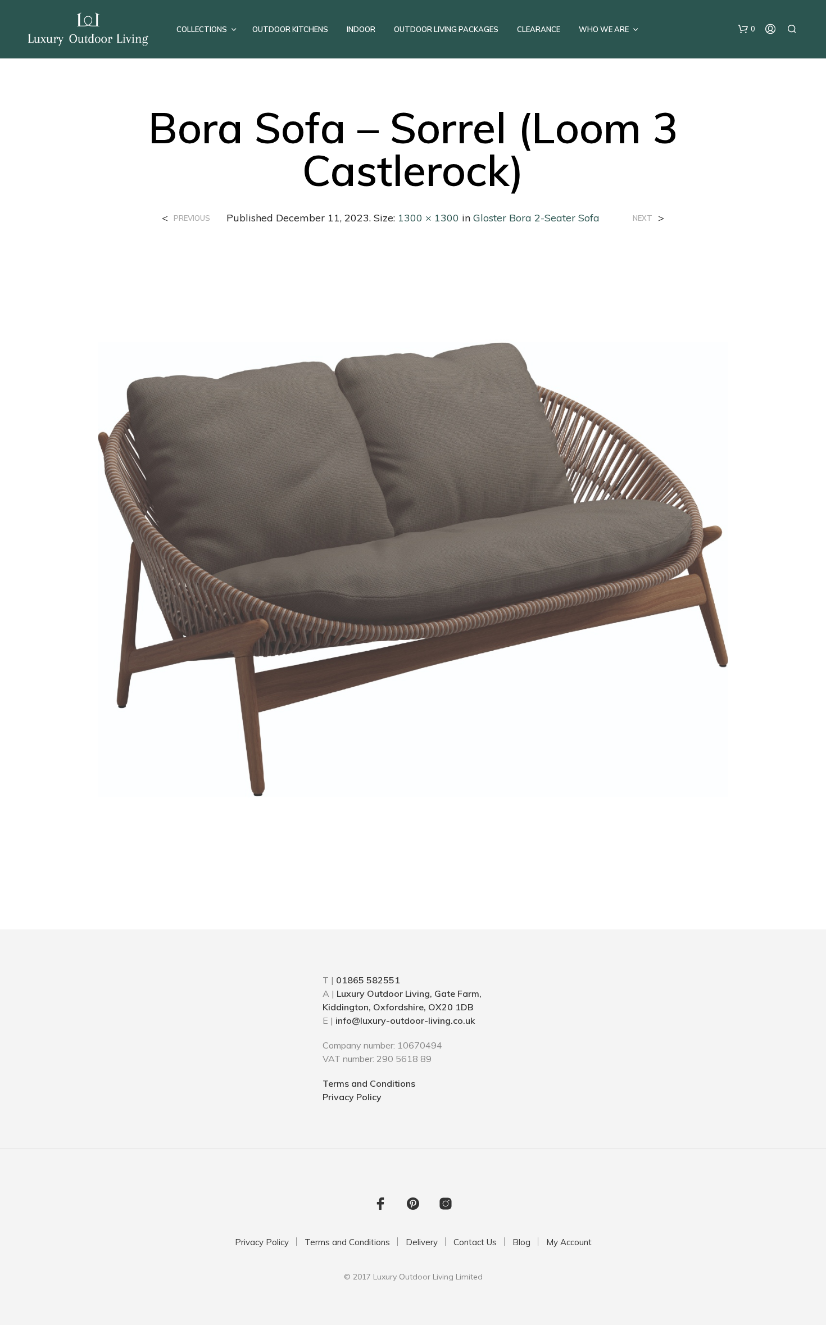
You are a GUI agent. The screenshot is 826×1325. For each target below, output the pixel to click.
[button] (746, 29)
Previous (192, 218)
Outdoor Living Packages (446, 29)
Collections (201, 29)
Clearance (538, 29)
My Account (569, 1242)
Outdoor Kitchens (290, 29)
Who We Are (604, 29)
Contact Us (475, 1242)
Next (642, 218)
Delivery (422, 1242)
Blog (521, 1242)
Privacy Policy (352, 1096)
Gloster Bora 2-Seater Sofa (536, 217)
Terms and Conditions (369, 1083)
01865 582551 (368, 980)
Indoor (361, 29)
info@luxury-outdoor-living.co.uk (405, 1020)
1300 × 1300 (428, 217)
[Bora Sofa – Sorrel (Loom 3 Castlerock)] (413, 568)
